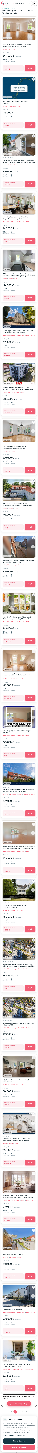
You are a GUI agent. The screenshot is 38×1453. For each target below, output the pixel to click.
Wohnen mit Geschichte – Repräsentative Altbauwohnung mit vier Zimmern (17, 45)
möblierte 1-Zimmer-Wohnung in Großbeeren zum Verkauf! (18, 1081)
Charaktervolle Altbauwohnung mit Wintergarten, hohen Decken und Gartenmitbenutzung (15, 448)
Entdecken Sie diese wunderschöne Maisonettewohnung (14, 906)
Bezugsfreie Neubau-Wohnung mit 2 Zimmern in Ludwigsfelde (18, 1024)
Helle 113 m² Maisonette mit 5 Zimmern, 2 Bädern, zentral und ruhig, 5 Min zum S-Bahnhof (17, 618)
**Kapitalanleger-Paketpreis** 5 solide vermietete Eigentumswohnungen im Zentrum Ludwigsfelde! (18, 389)
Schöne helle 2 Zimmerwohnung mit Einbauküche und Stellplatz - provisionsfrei (17, 504)
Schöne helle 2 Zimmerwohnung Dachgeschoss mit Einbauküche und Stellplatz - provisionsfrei (19, 275)
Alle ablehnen (19, 1441)
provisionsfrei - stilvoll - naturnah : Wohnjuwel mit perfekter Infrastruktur (19, 561)
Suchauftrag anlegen (20, 1404)
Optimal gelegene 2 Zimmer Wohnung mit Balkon (17, 732)
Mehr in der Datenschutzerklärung (14, 1435)
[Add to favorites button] (33, 20)
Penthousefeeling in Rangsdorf (13, 1254)
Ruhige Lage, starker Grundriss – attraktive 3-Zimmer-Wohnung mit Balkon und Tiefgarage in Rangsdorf (18, 161)
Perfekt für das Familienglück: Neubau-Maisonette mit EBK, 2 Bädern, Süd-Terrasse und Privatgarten (18, 1197)
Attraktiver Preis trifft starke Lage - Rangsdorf (15, 102)
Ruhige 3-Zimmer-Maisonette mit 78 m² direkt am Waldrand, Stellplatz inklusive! (18, 790)
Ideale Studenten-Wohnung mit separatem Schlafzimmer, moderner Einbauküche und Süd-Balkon (19, 965)
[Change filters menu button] (30, 3)
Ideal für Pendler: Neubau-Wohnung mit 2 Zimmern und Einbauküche (17, 1365)
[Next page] (26, 1412)
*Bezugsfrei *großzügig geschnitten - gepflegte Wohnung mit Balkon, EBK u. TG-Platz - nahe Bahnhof (19, 848)
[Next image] (33, 29)
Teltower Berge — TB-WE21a (12, 1309)
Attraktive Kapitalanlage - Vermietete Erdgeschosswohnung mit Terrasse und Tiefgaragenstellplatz (16, 218)
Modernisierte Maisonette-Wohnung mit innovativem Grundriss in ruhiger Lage (16, 1140)
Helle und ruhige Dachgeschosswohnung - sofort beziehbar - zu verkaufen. (17, 675)
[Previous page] (11, 1412)
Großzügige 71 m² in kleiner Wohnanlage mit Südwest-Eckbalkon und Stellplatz (18, 332)
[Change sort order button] (8, 3)
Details (30, 68)
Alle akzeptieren (19, 1447)
